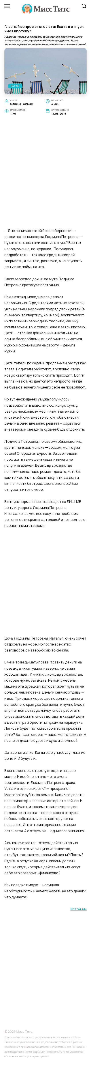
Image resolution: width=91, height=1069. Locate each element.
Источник (78, 909)
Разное (15, 85)
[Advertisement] (45, 176)
